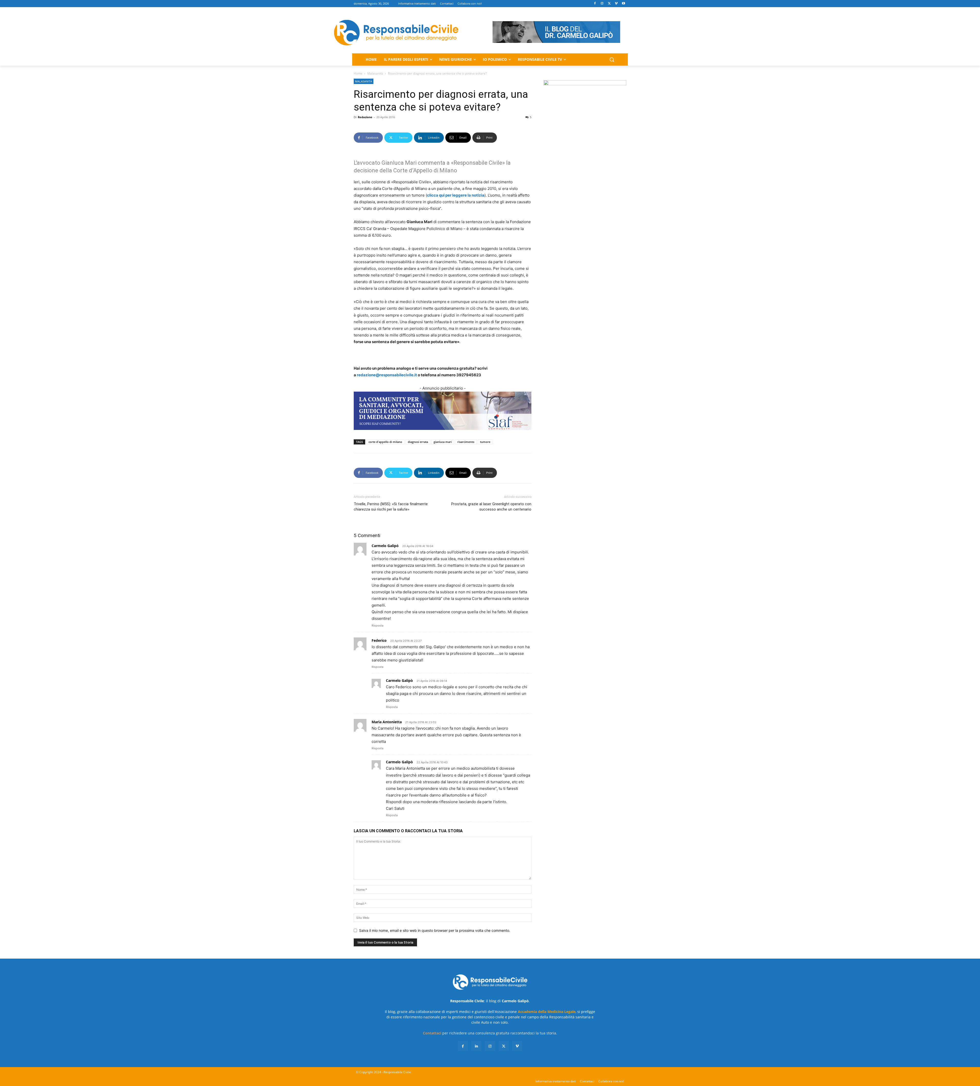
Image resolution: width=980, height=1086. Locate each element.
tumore (485, 442)
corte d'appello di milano (385, 442)
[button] (612, 59)
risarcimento (465, 442)
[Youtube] (623, 4)
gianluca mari (443, 442)
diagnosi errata (418, 442)
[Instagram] (602, 4)
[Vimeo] (616, 4)
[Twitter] (609, 4)
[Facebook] (595, 4)
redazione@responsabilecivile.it (387, 374)
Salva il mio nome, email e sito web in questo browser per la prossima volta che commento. (434, 930)
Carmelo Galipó (385, 545)
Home (358, 73)
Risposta (377, 625)
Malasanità (375, 73)
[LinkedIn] (476, 1046)
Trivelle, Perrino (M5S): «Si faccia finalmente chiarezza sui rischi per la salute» (391, 507)
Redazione (365, 117)
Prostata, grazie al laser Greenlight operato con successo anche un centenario (491, 507)
